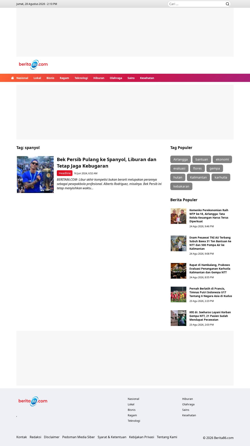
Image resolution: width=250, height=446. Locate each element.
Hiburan (98, 78)
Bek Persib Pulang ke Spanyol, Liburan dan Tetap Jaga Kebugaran (106, 162)
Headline (65, 173)
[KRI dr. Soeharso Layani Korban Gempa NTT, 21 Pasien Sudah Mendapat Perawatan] (178, 318)
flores (197, 168)
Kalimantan (198, 177)
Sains (131, 78)
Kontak (21, 437)
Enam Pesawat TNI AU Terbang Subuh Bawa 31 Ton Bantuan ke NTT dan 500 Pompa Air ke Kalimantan (210, 243)
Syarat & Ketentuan (112, 437)
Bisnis (50, 78)
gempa (215, 168)
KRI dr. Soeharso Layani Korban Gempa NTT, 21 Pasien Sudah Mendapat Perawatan (210, 315)
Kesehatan (147, 78)
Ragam (64, 78)
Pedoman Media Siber (78, 437)
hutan (177, 177)
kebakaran (181, 186)
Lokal (37, 78)
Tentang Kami (167, 437)
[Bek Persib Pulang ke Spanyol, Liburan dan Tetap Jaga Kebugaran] (35, 174)
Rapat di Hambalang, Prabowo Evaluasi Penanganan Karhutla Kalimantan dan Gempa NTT (209, 268)
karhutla (221, 177)
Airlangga (180, 159)
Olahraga (116, 78)
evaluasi (179, 168)
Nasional (22, 78)
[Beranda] (12, 78)
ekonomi (222, 159)
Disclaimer (52, 437)
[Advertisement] (125, 35)
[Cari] (227, 4)
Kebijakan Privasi (141, 437)
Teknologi (81, 78)
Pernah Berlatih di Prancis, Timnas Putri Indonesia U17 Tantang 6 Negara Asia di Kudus (210, 292)
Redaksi (35, 437)
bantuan (202, 159)
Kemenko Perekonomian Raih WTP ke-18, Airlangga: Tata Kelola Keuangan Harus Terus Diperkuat (208, 215)
